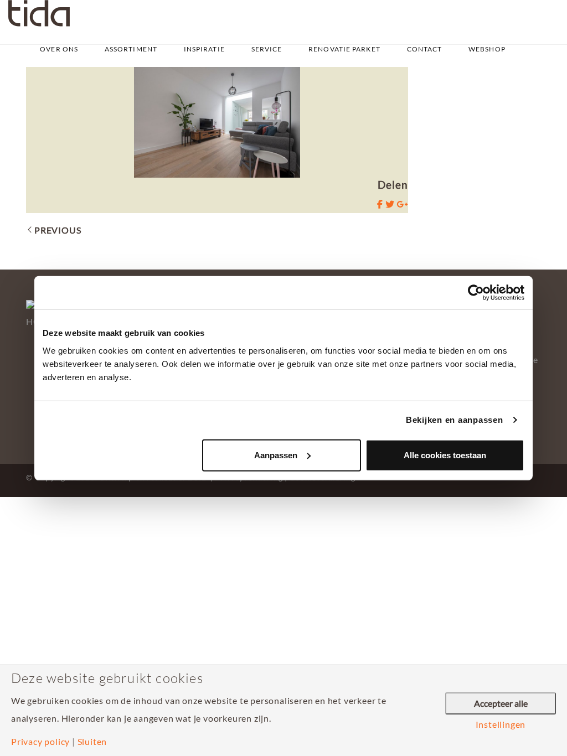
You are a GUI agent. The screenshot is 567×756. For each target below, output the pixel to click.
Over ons (59, 49)
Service (266, 49)
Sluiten (92, 741)
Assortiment (131, 49)
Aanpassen (275, 454)
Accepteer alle (501, 703)
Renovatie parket (344, 49)
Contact (424, 49)
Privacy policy (40, 741)
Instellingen (501, 724)
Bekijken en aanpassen (454, 419)
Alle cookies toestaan (445, 454)
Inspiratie (204, 49)
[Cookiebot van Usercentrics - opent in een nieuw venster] (475, 292)
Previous (57, 230)
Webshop (487, 49)
